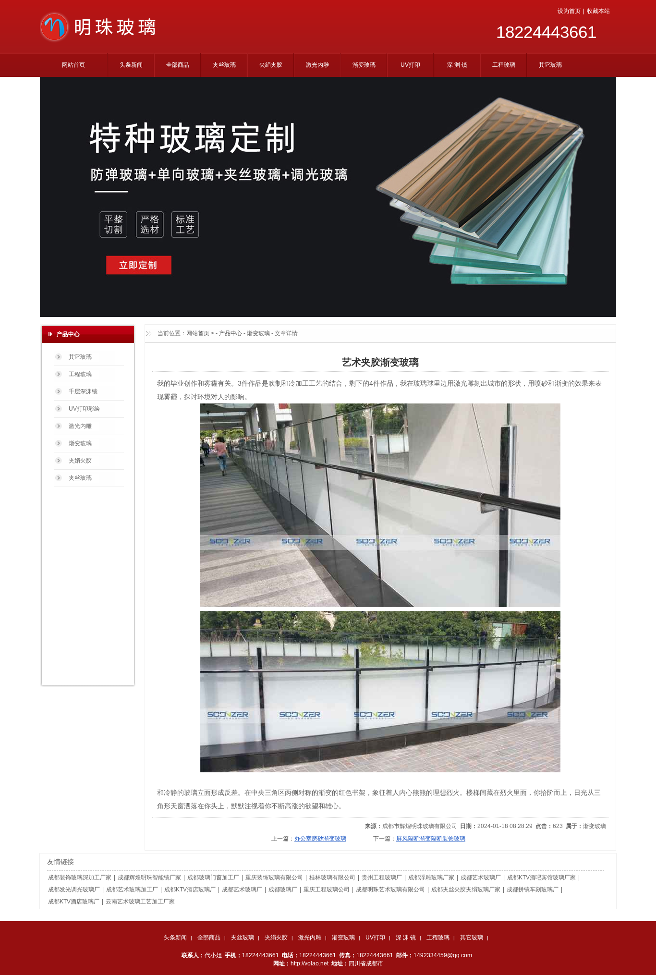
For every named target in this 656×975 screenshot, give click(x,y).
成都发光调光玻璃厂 (74, 889)
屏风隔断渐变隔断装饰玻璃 (430, 838)
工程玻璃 (437, 937)
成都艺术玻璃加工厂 (132, 889)
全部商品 (208, 937)
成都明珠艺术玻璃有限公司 (390, 889)
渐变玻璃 (258, 333)
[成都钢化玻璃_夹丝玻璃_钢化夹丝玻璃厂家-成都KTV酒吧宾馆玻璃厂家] (100, 40)
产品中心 (230, 333)
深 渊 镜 (406, 937)
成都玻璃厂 (282, 889)
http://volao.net (309, 963)
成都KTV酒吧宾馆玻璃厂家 (541, 877)
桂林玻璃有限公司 (332, 877)
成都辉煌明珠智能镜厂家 (149, 877)
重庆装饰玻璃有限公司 (274, 877)
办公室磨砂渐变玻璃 (320, 838)
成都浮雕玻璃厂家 (431, 877)
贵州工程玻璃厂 (382, 877)
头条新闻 (175, 937)
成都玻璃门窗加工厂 (213, 877)
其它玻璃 (471, 937)
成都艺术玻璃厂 (481, 877)
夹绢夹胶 (276, 937)
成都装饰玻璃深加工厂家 (79, 877)
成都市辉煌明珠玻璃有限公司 (419, 826)
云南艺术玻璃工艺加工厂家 (140, 901)
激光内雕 (309, 937)
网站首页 (197, 333)
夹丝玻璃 (242, 937)
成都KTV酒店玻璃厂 (190, 889)
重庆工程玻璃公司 (327, 889)
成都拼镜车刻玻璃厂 (533, 889)
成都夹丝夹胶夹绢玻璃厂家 (465, 889)
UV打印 (375, 937)
